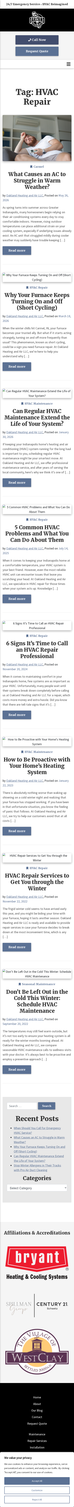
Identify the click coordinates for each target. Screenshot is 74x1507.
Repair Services (37, 1441)
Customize (37, 1490)
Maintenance (37, 1434)
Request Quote (37, 51)
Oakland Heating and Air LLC (24, 195)
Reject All (37, 1499)
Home (37, 1397)
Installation (37, 1447)
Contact (37, 1417)
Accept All (37, 1480)
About (37, 1404)
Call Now (38, 40)
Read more (16, 250)
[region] (37, 1479)
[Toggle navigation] (68, 64)
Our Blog (37, 1410)
